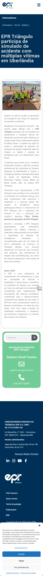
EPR (7, 515)
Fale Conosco (12, 493)
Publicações (11, 510)
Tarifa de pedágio (13, 504)
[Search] (35, 338)
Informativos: (9, 17)
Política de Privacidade (28, 573)
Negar (21, 561)
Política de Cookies (12, 573)
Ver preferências (21, 567)
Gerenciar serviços (21, 548)
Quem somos (11, 499)
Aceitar (21, 554)
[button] (39, 525)
